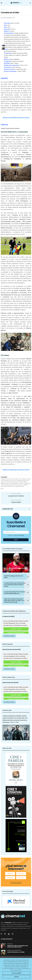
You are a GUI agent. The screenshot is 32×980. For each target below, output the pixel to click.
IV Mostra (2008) (16, 502)
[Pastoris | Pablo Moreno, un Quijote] (3, 952)
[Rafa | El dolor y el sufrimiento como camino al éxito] (16, 563)
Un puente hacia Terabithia (16, 496)
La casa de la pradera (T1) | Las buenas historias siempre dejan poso (14, 592)
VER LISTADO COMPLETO (16, 882)
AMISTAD (10, 873)
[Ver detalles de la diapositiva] (16, 901)
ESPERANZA (10, 877)
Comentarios (7, 509)
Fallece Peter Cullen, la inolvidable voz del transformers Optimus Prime (17, 946)
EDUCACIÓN (21, 873)
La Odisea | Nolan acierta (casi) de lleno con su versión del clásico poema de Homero (14, 584)
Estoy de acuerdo (16, 973)
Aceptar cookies (16, 629)
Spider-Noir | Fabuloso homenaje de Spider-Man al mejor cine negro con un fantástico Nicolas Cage (14, 600)
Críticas (3, 9)
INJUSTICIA (21, 877)
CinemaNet (4, 477)
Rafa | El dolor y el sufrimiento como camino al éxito (14, 569)
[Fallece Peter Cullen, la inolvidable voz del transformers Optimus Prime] (3, 946)
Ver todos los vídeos (9, 636)
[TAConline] (5, 355)
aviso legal (21, 535)
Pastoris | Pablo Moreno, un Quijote (15, 952)
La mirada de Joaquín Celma (14, 950)
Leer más (16, 976)
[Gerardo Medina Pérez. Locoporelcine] (14, 132)
